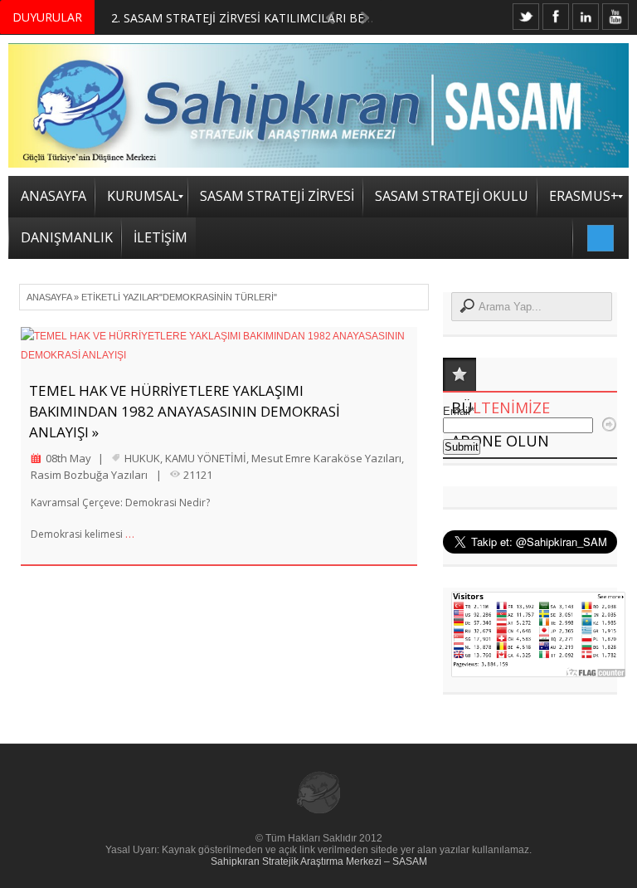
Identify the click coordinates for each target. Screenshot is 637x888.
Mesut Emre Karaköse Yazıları (326, 458)
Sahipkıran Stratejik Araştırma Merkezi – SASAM (319, 861)
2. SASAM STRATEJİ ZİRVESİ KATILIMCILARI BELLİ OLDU (264, 18)
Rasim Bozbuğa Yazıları (89, 474)
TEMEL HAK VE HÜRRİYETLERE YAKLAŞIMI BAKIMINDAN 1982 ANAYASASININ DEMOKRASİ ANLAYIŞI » (184, 411)
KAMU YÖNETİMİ (205, 458)
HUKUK (142, 458)
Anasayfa (49, 297)
